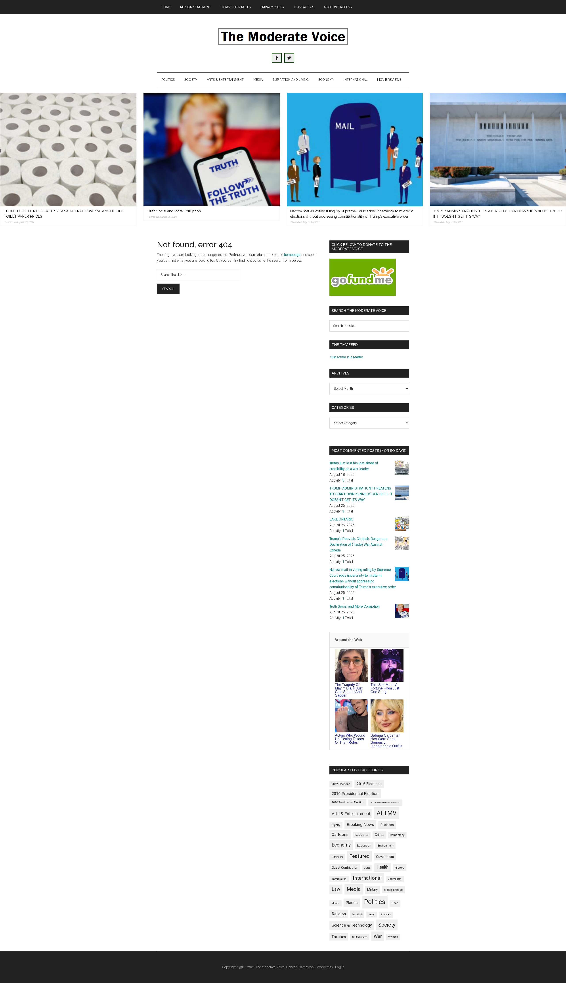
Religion (339, 914)
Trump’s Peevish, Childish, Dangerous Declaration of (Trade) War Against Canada (358, 544)
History (399, 867)
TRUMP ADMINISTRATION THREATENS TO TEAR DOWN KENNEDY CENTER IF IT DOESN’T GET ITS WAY (360, 494)
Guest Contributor (345, 868)
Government (385, 857)
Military (372, 889)
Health (382, 867)
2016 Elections (369, 783)
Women (393, 937)
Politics (374, 902)
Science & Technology (352, 925)
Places (352, 902)
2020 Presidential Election (348, 802)
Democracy (397, 835)
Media (354, 889)
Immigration (339, 878)
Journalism (395, 878)
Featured (359, 856)
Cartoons (340, 834)
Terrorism (339, 937)
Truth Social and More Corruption (174, 211)
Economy (341, 845)
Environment (385, 845)
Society (386, 925)
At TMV (386, 813)
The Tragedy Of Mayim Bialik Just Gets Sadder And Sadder (348, 690)
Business (387, 825)
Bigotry (336, 825)
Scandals (386, 914)
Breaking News (360, 824)
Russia (357, 914)
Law (336, 889)
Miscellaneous (393, 889)
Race (395, 903)
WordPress (325, 967)
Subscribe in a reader (346, 357)
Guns (367, 867)
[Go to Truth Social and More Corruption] (211, 149)
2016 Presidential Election (355, 793)
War (378, 936)
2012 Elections (341, 784)
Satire (372, 914)
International (367, 878)
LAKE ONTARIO (341, 519)
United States (359, 937)
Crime (379, 835)
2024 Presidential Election (385, 802)
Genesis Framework (300, 967)
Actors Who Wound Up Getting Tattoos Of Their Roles (350, 738)
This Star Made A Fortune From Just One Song (385, 688)
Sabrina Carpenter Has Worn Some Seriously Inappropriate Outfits (386, 740)
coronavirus (361, 835)
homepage (292, 255)
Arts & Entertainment (351, 813)
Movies (335, 903)
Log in (339, 967)
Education (364, 845)
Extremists (337, 857)
